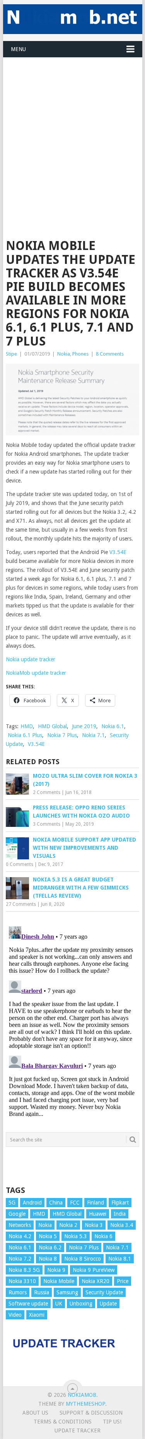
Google (17, 1214)
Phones (80, 354)
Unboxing (81, 1303)
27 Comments (21, 904)
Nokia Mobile (58, 1281)
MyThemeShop (85, 1404)
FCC (75, 1202)
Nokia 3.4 (121, 1225)
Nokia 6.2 (50, 1247)
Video (15, 1315)
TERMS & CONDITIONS (63, 1421)
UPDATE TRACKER (78, 1430)
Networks (20, 1225)
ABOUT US (35, 1413)
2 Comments (46, 792)
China (56, 1202)
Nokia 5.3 (75, 1236)
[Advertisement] (72, 130)
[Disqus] (73, 1020)
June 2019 (84, 726)
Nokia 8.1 (119, 1259)
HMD (26, 726)
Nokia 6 (103, 1236)
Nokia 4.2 (20, 1236)
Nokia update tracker (30, 659)
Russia (41, 1292)
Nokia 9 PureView (93, 1270)
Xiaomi (36, 1315)
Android (32, 1202)
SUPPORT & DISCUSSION (91, 1413)
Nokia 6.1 (112, 726)
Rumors (18, 1292)
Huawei (97, 1214)
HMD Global (52, 726)
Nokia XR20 (95, 1281)
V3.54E (117, 552)
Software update (28, 1303)
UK (58, 1303)
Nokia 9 (56, 1270)
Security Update (104, 1292)
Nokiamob (82, 1395)
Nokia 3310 (22, 1281)
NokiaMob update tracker (36, 673)
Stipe (11, 354)
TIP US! (112, 1421)
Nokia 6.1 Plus (25, 735)
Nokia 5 (48, 1236)
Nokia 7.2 (20, 1259)
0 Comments (19, 864)
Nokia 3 (94, 1225)
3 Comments (46, 824)
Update (108, 1303)
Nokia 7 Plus (62, 735)
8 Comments (110, 354)
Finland (95, 1202)
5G (12, 1202)
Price (122, 1281)
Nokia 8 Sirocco (82, 1259)
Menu (18, 49)
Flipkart (120, 1202)
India (120, 1214)
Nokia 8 (48, 1259)
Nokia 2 (68, 1225)
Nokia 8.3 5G (24, 1270)
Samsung (67, 1292)
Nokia (63, 354)
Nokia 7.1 (93, 735)
